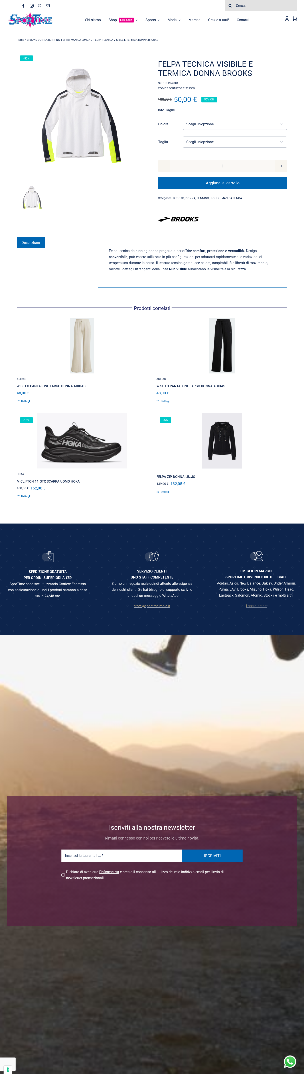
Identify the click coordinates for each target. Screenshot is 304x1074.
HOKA (20, 474)
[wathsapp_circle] (289, 1056)
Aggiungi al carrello (222, 183)
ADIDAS (21, 379)
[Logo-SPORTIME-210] (30, 13)
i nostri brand (256, 606)
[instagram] (32, 6)
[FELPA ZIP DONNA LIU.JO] (221, 441)
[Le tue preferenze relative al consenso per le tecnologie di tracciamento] (8, 1070)
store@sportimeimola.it (152, 606)
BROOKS (178, 198)
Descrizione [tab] (31, 242)
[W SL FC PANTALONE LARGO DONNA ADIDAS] (82, 345)
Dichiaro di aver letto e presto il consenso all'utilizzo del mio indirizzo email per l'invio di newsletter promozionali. (145, 875)
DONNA (190, 198)
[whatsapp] (39, 6)
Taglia (163, 142)
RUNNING (203, 198)
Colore (163, 124)
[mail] (48, 6)
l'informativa (109, 872)
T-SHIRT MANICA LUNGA (226, 198)
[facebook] (23, 6)
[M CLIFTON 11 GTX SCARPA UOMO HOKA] (82, 441)
